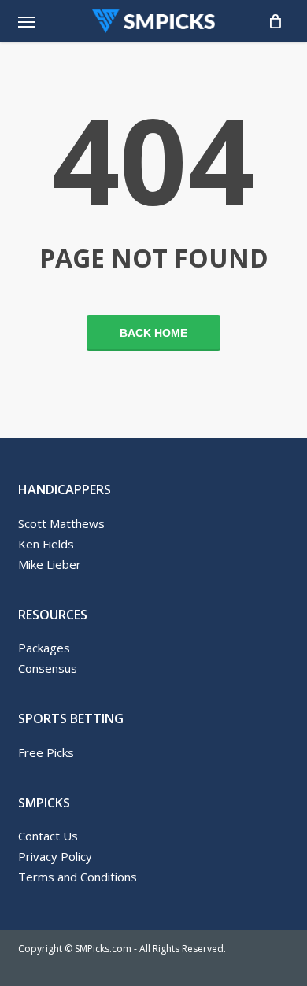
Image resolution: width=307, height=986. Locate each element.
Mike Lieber (49, 564)
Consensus (47, 668)
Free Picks (46, 752)
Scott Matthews (61, 523)
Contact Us (48, 836)
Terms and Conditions (77, 876)
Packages (44, 647)
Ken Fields (46, 544)
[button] (26, 21)
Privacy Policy (55, 856)
